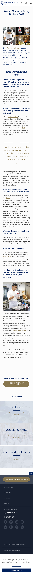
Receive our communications (16, 479)
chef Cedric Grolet (19, 331)
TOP (30, 473)
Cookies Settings (16, 566)
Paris (23, 128)
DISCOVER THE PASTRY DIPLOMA (16, 384)
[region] (16, 563)
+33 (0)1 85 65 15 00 (9, 516)
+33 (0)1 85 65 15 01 (9, 517)
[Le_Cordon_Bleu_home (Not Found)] (9, 3)
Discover (16, 415)
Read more (16, 437)
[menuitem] (21, 3)
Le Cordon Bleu (13, 117)
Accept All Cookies (16, 570)
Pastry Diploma (13, 48)
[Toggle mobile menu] (30, 3)
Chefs (8, 198)
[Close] (31, 556)
